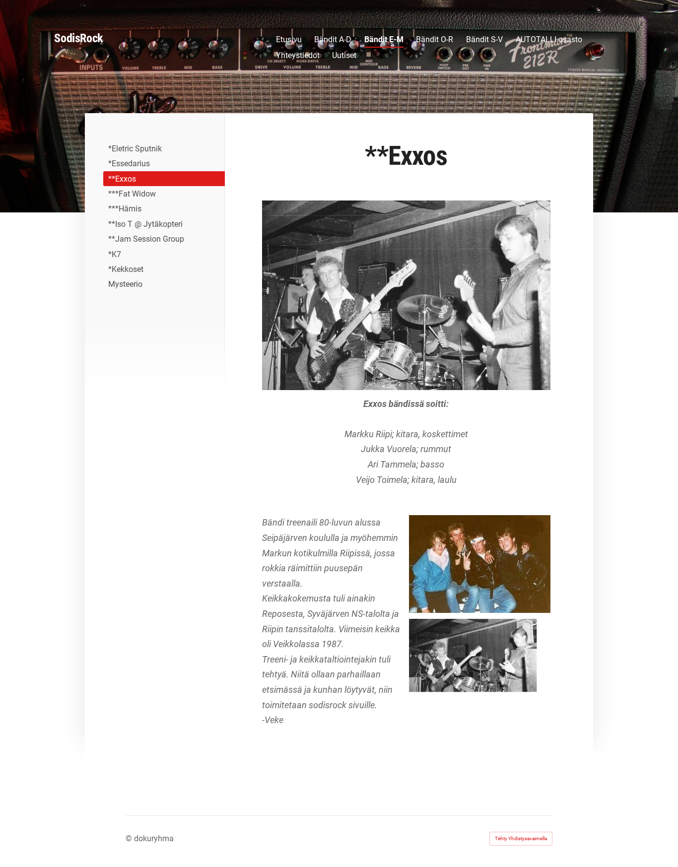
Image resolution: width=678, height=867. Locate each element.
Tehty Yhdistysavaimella (521, 838)
